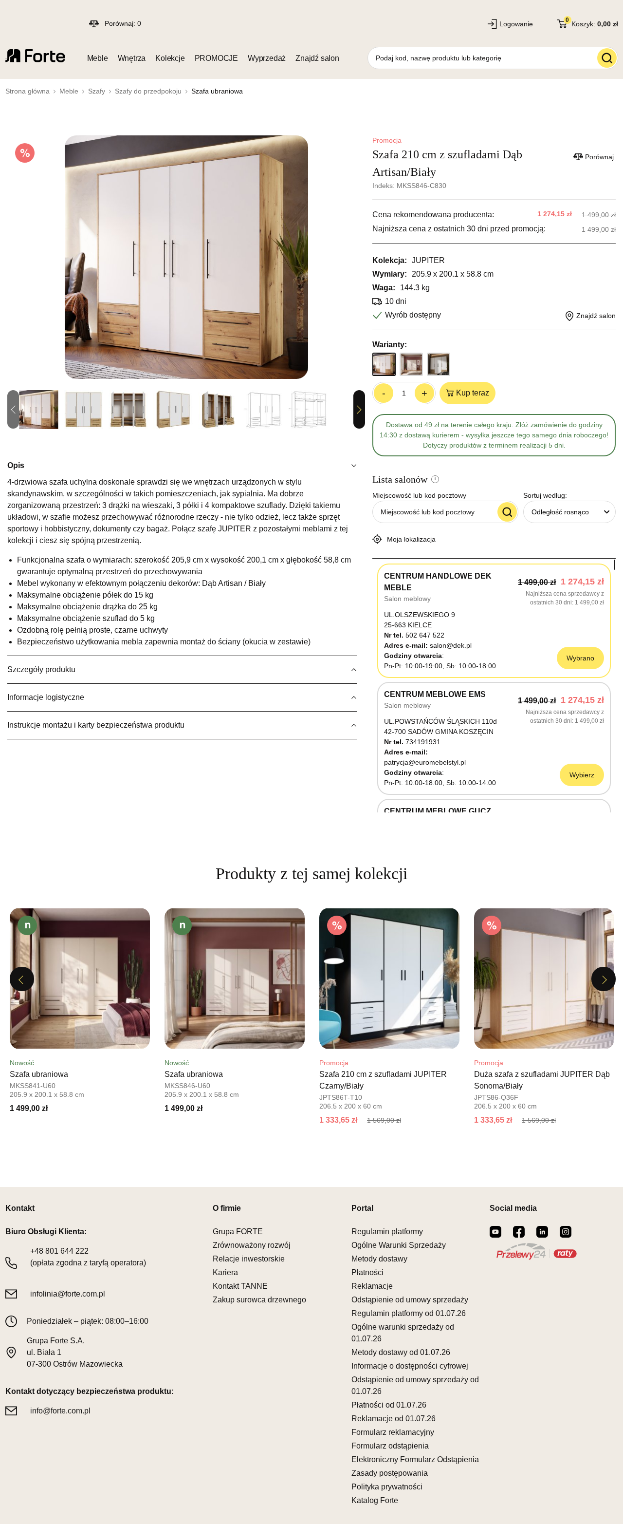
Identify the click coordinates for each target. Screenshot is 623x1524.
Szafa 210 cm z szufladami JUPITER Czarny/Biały (383, 1080)
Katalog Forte (374, 1500)
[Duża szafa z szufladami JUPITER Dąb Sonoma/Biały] (544, 978)
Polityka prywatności (386, 1487)
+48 (59, 1251)
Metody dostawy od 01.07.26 (400, 1352)
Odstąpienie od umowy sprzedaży (409, 1300)
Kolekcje (169, 58)
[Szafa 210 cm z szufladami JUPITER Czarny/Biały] (389, 978)
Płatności (367, 1272)
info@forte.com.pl (60, 1411)
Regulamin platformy (387, 1231)
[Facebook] (519, 1232)
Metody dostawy (379, 1259)
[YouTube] (495, 1232)
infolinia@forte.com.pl (67, 1294)
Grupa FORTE (238, 1231)
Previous (22, 979)
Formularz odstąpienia (390, 1446)
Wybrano (580, 658)
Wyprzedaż (267, 58)
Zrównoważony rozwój (252, 1245)
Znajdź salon (317, 58)
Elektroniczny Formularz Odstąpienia (415, 1459)
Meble (97, 58)
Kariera (225, 1272)
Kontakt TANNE (240, 1286)
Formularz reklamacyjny (392, 1432)
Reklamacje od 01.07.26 (393, 1418)
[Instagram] (565, 1232)
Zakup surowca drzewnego (259, 1300)
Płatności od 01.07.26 (388, 1405)
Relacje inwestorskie (249, 1259)
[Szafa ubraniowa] (80, 978)
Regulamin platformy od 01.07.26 (408, 1313)
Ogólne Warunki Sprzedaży (398, 1245)
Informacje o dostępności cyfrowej (409, 1366)
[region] (494, 685)
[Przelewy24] (536, 1251)
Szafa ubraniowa (39, 1074)
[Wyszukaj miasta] (507, 512)
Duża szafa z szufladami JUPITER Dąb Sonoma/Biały (542, 1080)
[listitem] (79, 1014)
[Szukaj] (607, 58)
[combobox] (569, 512)
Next (359, 410)
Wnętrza (132, 58)
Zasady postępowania (389, 1473)
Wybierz (581, 775)
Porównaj (599, 157)
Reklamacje (372, 1286)
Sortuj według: (545, 495)
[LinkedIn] (542, 1232)
